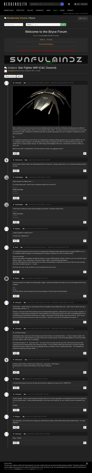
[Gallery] (43, 39)
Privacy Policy (39, 469)
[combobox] (13, 24)
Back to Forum (11, 76)
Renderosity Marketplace (46, 44)
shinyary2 (11, 70)
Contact (70, 10)
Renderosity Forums (17, 18)
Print (20, 76)
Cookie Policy (26, 469)
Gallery (30, 10)
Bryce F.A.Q (36, 35)
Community (40, 10)
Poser (62, 10)
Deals (55, 10)
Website (15, 191)
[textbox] (13, 25)
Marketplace (9, 10)
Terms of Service (9, 469)
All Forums (83, 18)
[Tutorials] (49, 39)
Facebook (16, 193)
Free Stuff (20, 10)
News (48, 10)
